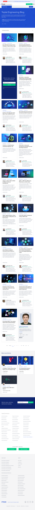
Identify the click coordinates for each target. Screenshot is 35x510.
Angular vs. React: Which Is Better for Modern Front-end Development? (9, 182)
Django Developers (4, 488)
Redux (20, 334)
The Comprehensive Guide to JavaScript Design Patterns (24, 369)
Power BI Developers (15, 426)
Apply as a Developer (24, 449)
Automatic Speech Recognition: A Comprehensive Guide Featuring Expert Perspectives (25, 288)
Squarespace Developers (27, 421)
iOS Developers (4, 495)
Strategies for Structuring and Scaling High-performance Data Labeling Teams (9, 288)
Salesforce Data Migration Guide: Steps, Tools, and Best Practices (9, 113)
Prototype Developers (15, 428)
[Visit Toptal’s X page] (28, 502)
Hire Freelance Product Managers (6, 468)
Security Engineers (15, 440)
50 (21, 345)
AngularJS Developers (5, 487)
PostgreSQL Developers (21, 483)
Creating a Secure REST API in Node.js (8, 388)
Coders (3, 426)
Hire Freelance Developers (5, 460)
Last (26, 345)
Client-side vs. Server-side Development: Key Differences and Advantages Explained (25, 146)
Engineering (4, 6)
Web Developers (4, 480)
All (28, 345)
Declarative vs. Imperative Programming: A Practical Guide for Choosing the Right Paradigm (25, 78)
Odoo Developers (15, 421)
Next (23, 345)
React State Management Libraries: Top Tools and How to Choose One (25, 112)
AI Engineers (3, 483)
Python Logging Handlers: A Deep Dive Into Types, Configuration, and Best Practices (9, 216)
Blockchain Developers (5, 424)
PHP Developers (14, 424)
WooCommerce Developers (27, 433)
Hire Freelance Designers (5, 462)
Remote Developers (15, 435)
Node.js (24, 334)
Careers (19, 465)
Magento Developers (15, 416)
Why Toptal (19, 460)
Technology (26, 110)
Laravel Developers (4, 440)
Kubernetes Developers (5, 438)
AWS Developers (4, 419)
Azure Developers (4, 421)
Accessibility (27, 506)
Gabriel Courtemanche (23, 326)
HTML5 (27, 334)
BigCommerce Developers (5, 423)
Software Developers (26, 419)
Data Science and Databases (7, 111)
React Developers (15, 431)
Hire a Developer (29, 4)
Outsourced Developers (15, 423)
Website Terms (23, 506)
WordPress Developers (26, 435)
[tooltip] (11, 58)
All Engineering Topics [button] (5, 30)
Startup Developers (26, 423)
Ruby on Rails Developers (16, 436)
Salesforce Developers (15, 438)
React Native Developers (16, 433)
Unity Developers (20, 493)
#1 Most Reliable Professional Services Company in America (22, 1)
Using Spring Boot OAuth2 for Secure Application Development (25, 45)
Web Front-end (9, 43)
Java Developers (4, 435)
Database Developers (5, 428)
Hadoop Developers (4, 493)
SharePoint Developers (26, 416)
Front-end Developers (5, 477)
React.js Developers (21, 487)
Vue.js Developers (26, 428)
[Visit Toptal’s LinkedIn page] (25, 502)
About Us (19, 467)
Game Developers (4, 492)
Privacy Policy (18, 506)
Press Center (20, 463)
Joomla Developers (4, 436)
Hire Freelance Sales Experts (6, 470)
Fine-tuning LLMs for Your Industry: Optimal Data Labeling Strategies (9, 322)
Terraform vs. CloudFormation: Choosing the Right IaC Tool (8, 145)
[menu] (33, 4)
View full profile (26, 319)
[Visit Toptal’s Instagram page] (32, 502)
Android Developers (4, 416)
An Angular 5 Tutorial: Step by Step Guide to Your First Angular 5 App (9, 369)
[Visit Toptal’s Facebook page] (30, 502)
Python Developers (20, 485)
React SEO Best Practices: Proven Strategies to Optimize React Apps (9, 45)
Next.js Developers (15, 419)
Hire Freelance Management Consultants (7, 465)
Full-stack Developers (5, 475)
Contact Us (19, 462)
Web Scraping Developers (27, 431)
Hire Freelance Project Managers (6, 467)
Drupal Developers (4, 490)
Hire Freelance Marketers (5, 463)
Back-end (25, 43)
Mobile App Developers (5, 482)
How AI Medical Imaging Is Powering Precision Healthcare (8, 250)
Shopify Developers (26, 417)
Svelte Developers (26, 424)
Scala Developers (20, 492)
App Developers (4, 417)
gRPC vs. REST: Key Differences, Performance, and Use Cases (25, 181)
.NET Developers (14, 417)
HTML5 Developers (4, 433)
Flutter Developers (4, 431)
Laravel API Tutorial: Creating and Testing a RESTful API (25, 216)
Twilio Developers (25, 426)
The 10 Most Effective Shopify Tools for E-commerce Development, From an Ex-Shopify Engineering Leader (25, 250)
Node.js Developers (21, 480)
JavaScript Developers (21, 475)
